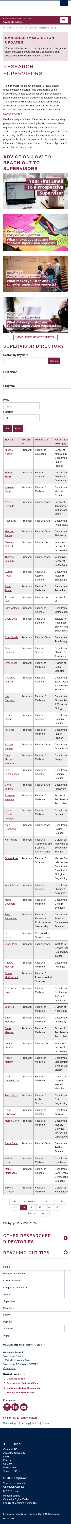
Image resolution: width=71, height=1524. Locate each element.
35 (41, 1207)
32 (16, 1207)
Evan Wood (11, 662)
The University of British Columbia (25, 6)
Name (9, 439)
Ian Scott (9, 729)
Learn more (11, 113)
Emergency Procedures (14, 1514)
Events (7, 1460)
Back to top (9, 1423)
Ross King (10, 520)
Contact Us (9, 1368)
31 (63, 1201)
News (6, 1456)
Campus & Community (15, 1287)
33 (24, 1207)
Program (9, 385)
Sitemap (25, 1423)
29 (46, 1201)
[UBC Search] (64, 4)
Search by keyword (15, 354)
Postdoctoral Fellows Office (22, 1383)
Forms (6, 1314)
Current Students (12, 1280)
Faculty (42, 439)
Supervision (9, 1301)
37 (57, 1207)
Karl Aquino (11, 839)
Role (6, 399)
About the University (14, 1452)
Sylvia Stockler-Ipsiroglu (10, 814)
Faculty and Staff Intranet (21, 1392)
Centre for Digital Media (16, 1499)
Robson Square (11, 1495)
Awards (7, 1294)
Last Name (10, 371)
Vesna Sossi (11, 885)
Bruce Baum (11, 1143)
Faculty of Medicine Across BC (20, 1502)
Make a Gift (9, 1467)
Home (6, 1266)
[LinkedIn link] (15, 1407)
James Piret (11, 858)
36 (49, 1207)
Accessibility (9, 1518)
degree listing (26, 139)
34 (33, 1207)
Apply (6, 1335)
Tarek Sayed (11, 1095)
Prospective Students (27, 28)
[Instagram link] (7, 1407)
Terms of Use (35, 1514)
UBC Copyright (52, 1514)
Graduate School (10, 28)
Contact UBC (10, 1449)
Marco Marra (12, 1120)
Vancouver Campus (14, 1483)
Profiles (36, 1423)
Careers (7, 1463)
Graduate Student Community (23, 1388)
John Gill (9, 1006)
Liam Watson (12, 607)
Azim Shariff (11, 637)
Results (8, 411)
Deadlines (8, 1308)
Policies (7, 1321)
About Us (8, 1328)
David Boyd (11, 618)
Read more (41, 55)
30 (54, 1201)
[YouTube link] (24, 1407)
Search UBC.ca (11, 1471)
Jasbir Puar (11, 944)
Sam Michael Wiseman (10, 759)
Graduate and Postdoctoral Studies (35, 1346)
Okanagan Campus (13, 1486)
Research (47, 1423)
